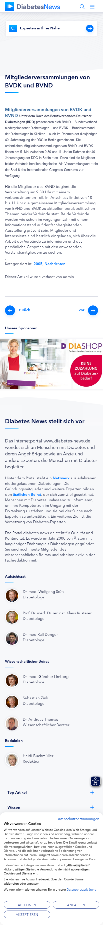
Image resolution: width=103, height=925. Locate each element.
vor (81, 309)
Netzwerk (61, 477)
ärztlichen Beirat (27, 494)
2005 (38, 263)
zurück (24, 309)
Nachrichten (55, 263)
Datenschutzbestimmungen (77, 818)
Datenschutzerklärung (81, 889)
